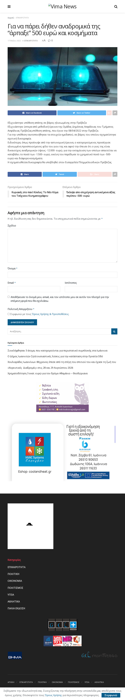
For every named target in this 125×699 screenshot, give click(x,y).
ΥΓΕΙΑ (11, 594)
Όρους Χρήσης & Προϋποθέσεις (50, 314)
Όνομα (13, 268)
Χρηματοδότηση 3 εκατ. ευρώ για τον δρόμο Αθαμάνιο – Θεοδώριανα (48, 373)
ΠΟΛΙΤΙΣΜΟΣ (15, 587)
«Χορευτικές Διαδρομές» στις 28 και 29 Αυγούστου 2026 (40, 367)
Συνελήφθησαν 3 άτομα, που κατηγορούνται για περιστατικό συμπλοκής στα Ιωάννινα (57, 350)
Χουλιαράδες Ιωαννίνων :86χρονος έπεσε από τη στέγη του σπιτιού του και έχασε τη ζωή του (62, 362)
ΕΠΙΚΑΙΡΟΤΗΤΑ (22, 17)
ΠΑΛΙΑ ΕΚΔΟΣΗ (16, 608)
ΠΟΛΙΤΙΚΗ (13, 574)
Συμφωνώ (111, 695)
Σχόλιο (12, 225)
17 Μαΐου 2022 (14, 40)
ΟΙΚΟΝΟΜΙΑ (15, 580)
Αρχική (11, 17)
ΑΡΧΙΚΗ (11, 682)
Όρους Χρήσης (53, 695)
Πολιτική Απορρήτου (21, 309)
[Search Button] (114, 331)
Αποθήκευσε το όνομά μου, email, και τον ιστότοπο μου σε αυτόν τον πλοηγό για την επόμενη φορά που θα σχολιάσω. (60, 299)
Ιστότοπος (71, 282)
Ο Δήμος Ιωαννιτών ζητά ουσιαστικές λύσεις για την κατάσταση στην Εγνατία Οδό (55, 356)
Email (12, 282)
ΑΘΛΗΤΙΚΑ (14, 601)
